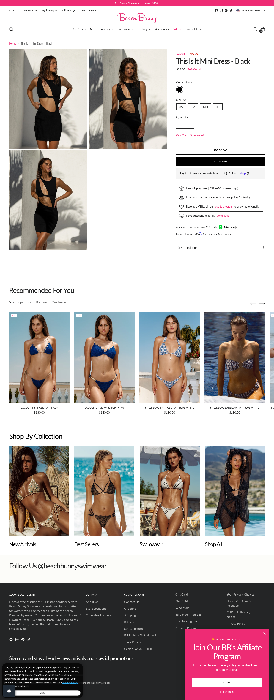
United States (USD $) (251, 10)
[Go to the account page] (255, 29)
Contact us (223, 215)
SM (193, 107)
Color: (184, 82)
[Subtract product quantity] (179, 124)
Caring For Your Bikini (138, 648)
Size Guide (182, 601)
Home (12, 43)
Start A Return (133, 628)
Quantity (182, 117)
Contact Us (131, 602)
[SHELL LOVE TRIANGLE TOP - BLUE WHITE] (169, 357)
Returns (129, 622)
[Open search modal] (11, 29)
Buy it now (220, 161)
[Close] (264, 633)
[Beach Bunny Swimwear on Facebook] (216, 10)
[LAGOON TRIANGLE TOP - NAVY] (39, 357)
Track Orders (132, 642)
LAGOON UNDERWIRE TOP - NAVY (104, 407)
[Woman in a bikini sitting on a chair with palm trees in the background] (39, 491)
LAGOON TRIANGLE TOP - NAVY (39, 407)
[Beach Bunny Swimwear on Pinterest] (226, 10)
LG (217, 107)
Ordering (130, 608)
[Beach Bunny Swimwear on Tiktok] (231, 10)
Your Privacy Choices (241, 594)
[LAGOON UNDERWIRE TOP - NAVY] (104, 357)
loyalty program (224, 206)
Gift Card (181, 594)
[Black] (179, 89)
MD (205, 107)
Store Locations (96, 608)
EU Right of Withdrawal (140, 635)
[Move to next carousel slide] (262, 279)
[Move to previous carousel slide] (253, 279)
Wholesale (182, 607)
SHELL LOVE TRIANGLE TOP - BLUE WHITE (169, 407)
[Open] (9, 691)
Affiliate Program (186, 628)
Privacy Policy (236, 623)
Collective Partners (98, 615)
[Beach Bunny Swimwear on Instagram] (221, 10)
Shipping (130, 615)
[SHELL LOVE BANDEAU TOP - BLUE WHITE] (234, 357)
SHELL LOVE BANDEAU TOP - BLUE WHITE (234, 407)
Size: (181, 99)
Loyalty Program (186, 621)
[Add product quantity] (191, 124)
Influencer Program (188, 614)
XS (181, 107)
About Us (92, 602)
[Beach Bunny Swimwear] (137, 18)
